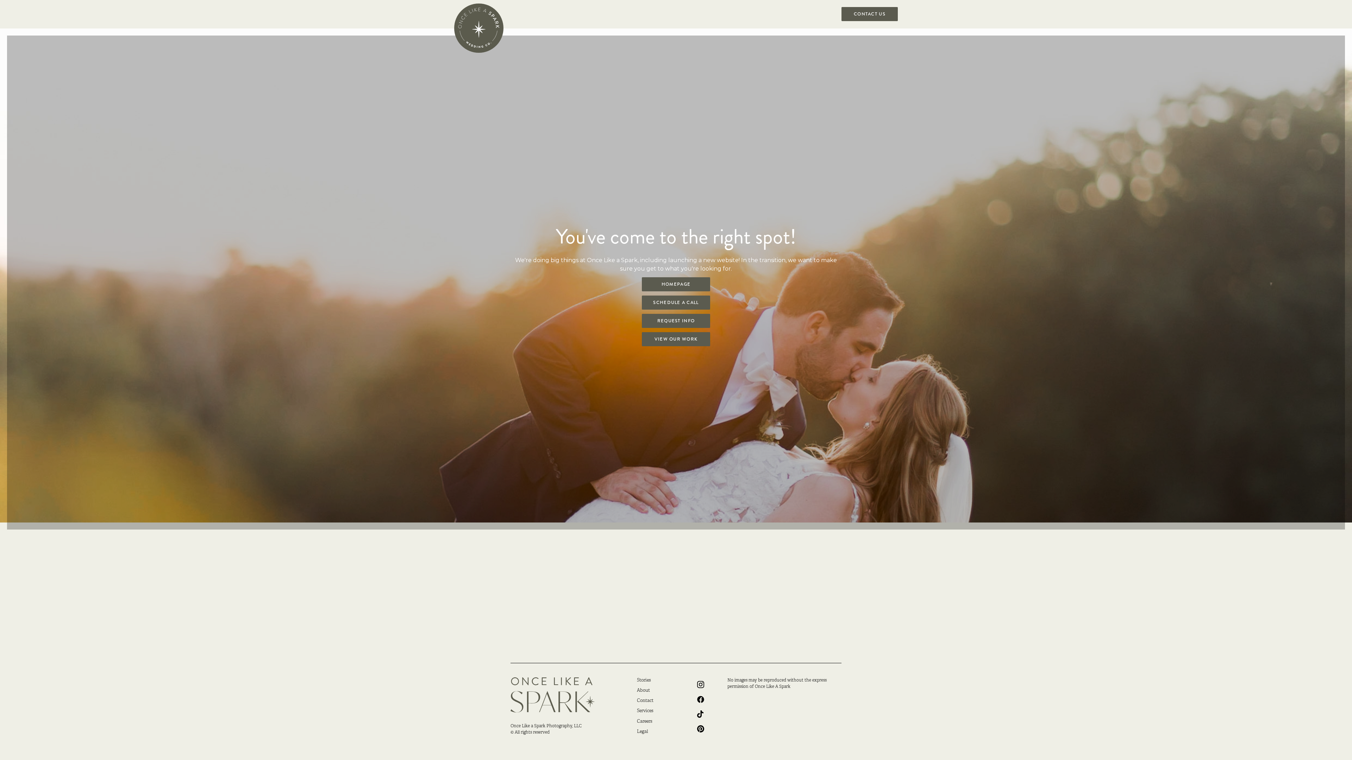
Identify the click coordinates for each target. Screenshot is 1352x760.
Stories (644, 680)
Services (645, 711)
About (643, 691)
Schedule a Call (676, 302)
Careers (644, 721)
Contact (645, 701)
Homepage (676, 284)
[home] (478, 28)
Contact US (869, 14)
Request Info (676, 321)
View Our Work (676, 339)
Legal (642, 732)
